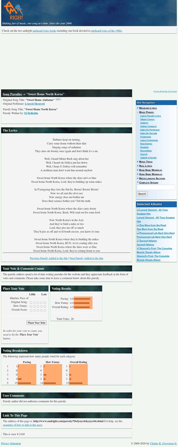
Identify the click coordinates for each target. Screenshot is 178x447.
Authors (144, 123)
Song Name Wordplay (150, 174)
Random (144, 147)
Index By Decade (148, 133)
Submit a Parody (148, 158)
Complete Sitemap (148, 182)
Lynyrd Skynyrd (35, 104)
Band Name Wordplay (150, 170)
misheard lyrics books (44, 30)
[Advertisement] (89, 61)
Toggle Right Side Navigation (165, 91)
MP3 (58, 99)
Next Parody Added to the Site (86, 258)
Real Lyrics (145, 165)
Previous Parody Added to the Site (49, 258)
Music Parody (146, 112)
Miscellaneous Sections (152, 178)
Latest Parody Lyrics (150, 116)
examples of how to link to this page (22, 425)
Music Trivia (145, 161)
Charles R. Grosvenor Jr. (163, 443)
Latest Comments (149, 140)
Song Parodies (12, 94)
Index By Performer (150, 130)
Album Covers (147, 119)
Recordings (146, 151)
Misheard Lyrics (148, 108)
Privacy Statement (11, 443)
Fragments (145, 137)
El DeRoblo (31, 113)
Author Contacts (148, 126)
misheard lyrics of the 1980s (106, 30)
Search (143, 154)
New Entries (146, 144)
